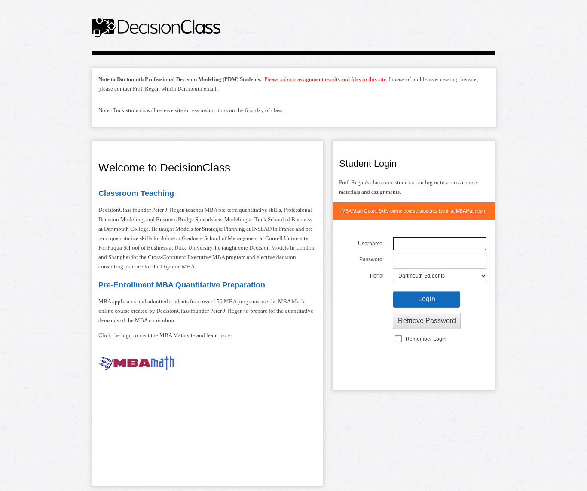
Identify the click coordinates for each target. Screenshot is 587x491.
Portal (377, 276)
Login (426, 298)
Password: (371, 259)
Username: (371, 244)
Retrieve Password (427, 320)
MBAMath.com (471, 210)
